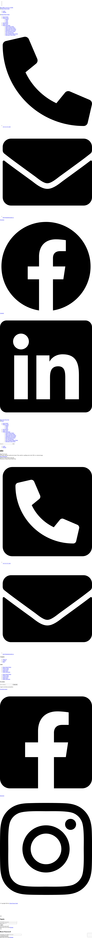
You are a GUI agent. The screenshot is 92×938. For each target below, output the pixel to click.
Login (4, 11)
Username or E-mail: (4, 934)
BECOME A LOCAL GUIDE (6, 7)
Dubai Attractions (6, 672)
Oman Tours (5, 670)
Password (2, 923)
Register (4, 12)
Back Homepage (3, 456)
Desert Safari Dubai (7, 667)
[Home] (2, 421)
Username (2, 922)
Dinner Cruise (6, 668)
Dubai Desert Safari (13, 903)
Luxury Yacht (5, 669)
